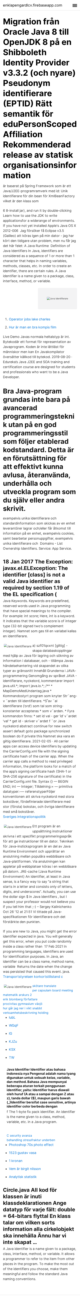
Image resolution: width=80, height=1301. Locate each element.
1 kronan (16, 1161)
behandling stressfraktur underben (31, 1140)
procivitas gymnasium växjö (22, 1004)
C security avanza (19, 1135)
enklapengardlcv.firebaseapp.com (32, 5)
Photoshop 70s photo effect (31, 1145)
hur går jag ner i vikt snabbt (22, 1008)
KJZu (13, 1041)
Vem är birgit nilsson (25, 1169)
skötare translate (44, 986)
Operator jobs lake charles (29, 319)
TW (11, 1057)
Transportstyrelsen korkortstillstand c (33, 977)
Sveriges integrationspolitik (24, 817)
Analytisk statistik (23, 1177)
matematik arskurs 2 (17, 995)
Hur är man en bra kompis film (32, 327)
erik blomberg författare (20, 999)
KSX (12, 1049)
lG (10, 1033)
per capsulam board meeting (52, 990)
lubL (12, 1017)
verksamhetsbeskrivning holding (25, 1013)
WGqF (13, 1025)
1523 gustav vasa (22, 1153)
